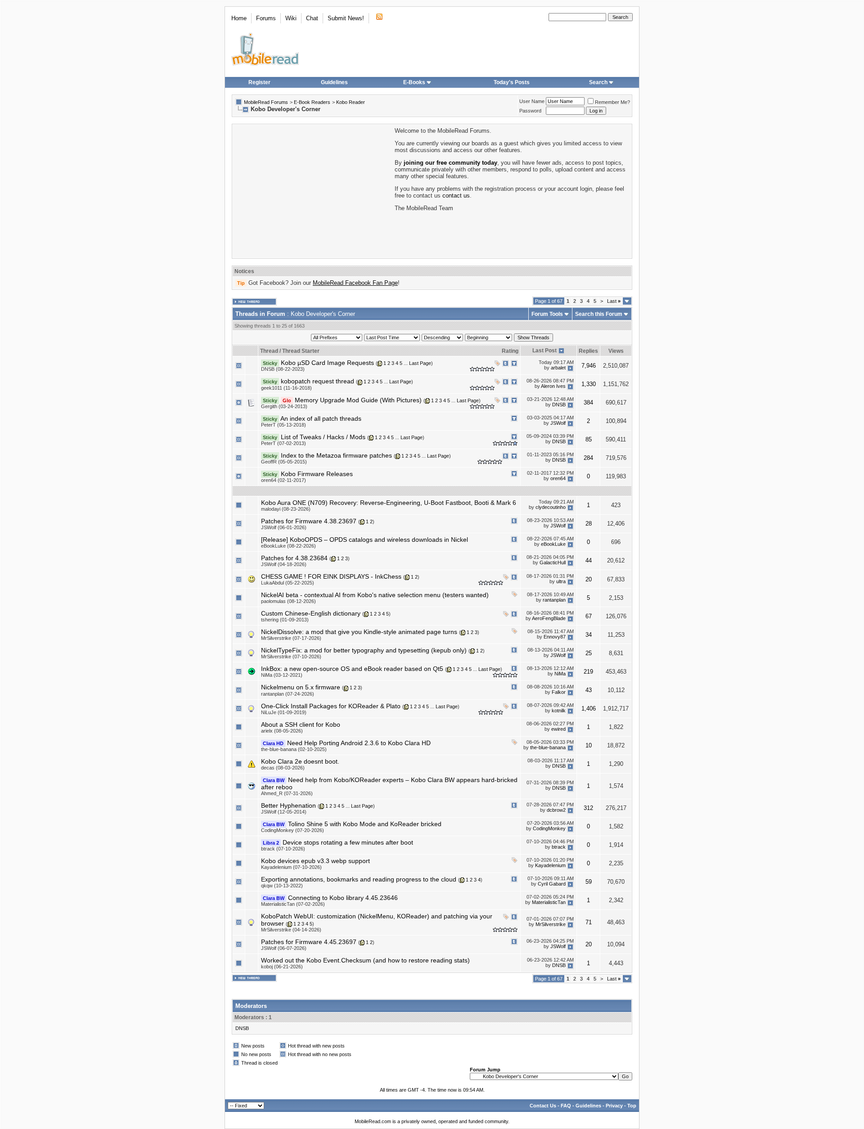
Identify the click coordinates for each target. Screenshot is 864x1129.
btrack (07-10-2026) (283, 848)
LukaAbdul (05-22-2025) (287, 582)
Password (530, 110)
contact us (456, 195)
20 (588, 579)
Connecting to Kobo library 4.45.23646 (343, 897)
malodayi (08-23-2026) (285, 509)
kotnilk (559, 711)
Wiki (291, 18)
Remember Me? (612, 102)
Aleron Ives (553, 386)
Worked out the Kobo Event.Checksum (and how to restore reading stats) (365, 960)
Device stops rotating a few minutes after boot (348, 842)
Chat (312, 18)
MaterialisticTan (549, 902)
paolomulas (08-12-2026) (288, 601)
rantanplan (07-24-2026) (287, 694)
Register (259, 82)
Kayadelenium (550, 865)
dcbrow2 (556, 810)
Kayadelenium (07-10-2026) (291, 867)
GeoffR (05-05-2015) (284, 461)
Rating (510, 351)
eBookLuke (553, 544)
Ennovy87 (555, 636)
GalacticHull (553, 563)
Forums (266, 18)
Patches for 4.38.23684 (294, 558)
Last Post (544, 350)
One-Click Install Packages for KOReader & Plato (330, 706)
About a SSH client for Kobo (300, 724)
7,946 (588, 365)
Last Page (420, 363)
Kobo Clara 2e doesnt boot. (300, 761)
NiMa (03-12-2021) (281, 675)
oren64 (558, 478)
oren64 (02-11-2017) (283, 480)
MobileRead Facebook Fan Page (355, 282)
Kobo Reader (350, 102)
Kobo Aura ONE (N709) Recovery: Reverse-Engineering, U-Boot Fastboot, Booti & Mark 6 (388, 502)
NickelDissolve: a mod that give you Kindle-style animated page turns (359, 631)
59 (588, 881)
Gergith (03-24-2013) (284, 406)
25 (588, 653)
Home (239, 18)
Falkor (559, 692)
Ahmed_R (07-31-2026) (287, 793)
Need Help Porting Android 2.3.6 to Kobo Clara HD (359, 743)
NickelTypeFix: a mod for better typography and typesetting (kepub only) (364, 650)
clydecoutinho (551, 507)
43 (588, 690)
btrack (559, 847)
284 (588, 457)
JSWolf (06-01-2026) (283, 527)
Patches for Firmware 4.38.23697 (308, 521)
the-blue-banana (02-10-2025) (294, 749)
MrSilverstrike (551, 924)
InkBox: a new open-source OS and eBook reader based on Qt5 (352, 668)
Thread (269, 351)
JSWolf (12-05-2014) (283, 811)
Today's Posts (512, 82)
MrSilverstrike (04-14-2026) (291, 929)
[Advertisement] (312, 190)
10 (588, 745)
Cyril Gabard (552, 884)
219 (588, 671)
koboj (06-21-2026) (282, 966)
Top (631, 1105)
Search (598, 82)
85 (588, 439)
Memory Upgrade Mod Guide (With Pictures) (358, 400)
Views (616, 351)
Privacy (614, 1105)
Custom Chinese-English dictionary (310, 613)
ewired (558, 729)
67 (588, 616)
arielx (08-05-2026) (282, 730)
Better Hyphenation (288, 805)
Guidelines (334, 82)
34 (588, 634)
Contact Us (543, 1105)
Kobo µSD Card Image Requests (327, 362)
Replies (588, 351)
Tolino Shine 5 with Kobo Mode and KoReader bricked (364, 824)
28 (588, 523)
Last (614, 301)
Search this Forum (598, 314)
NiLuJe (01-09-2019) (283, 712)
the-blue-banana (548, 748)
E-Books (414, 82)
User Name (531, 101)
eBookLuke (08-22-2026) (288, 546)
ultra (561, 581)
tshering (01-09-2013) (285, 619)
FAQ (566, 1105)
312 (588, 808)
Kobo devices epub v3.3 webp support (315, 860)
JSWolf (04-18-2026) (283, 564)
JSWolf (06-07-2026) (283, 948)
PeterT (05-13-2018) (283, 424)
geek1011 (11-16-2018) (286, 388)
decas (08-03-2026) (283, 767)
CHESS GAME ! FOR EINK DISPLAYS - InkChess (331, 576)
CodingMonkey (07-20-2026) (292, 830)
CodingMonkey (549, 829)
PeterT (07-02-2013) (283, 443)
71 (588, 922)
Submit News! (346, 18)
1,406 (588, 708)
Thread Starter (301, 351)
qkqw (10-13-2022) (282, 885)
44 (588, 560)
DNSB (559, 404)
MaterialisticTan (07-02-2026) (293, 904)
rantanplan (554, 600)
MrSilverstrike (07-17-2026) (291, 638)
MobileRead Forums (266, 102)
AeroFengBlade (549, 618)
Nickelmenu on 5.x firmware (300, 687)
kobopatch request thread (317, 381)
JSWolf (558, 423)
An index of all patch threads (320, 418)
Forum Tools (547, 314)
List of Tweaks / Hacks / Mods (323, 437)
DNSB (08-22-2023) (283, 369)
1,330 (588, 384)
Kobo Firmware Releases (317, 473)
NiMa (560, 673)
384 (588, 402)
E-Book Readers (312, 102)
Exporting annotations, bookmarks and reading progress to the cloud (358, 879)
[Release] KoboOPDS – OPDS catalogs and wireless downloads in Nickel (364, 539)
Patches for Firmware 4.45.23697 (308, 941)
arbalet (558, 367)
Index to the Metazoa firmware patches (336, 455)
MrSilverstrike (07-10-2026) (291, 656)
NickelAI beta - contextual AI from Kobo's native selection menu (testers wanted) (375, 594)
